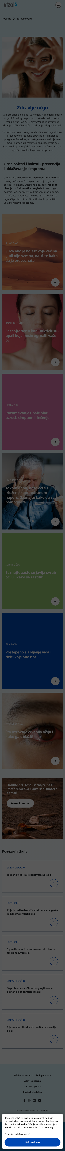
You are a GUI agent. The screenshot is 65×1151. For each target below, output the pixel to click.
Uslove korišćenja (25, 1124)
